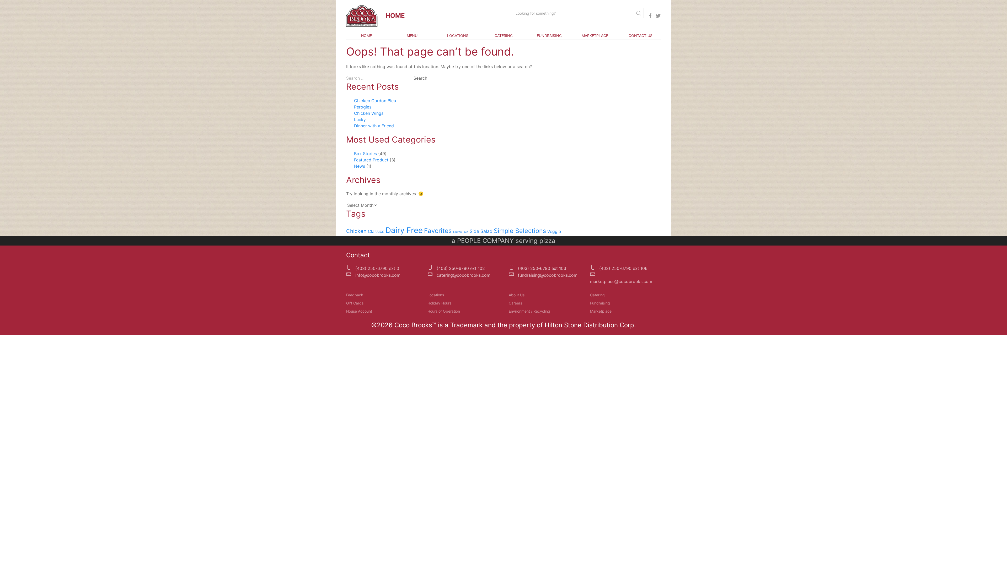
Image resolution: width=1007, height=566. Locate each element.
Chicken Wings (368, 113)
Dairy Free (404, 230)
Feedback (354, 295)
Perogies (362, 107)
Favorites (438, 231)
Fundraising (549, 35)
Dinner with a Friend (374, 125)
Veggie (554, 231)
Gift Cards (354, 303)
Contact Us (640, 35)
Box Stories (365, 153)
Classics (376, 231)
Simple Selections (520, 231)
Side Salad (481, 231)
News (359, 166)
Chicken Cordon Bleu (375, 100)
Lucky (360, 119)
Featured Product (371, 159)
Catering (504, 35)
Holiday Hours (439, 303)
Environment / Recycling (529, 311)
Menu (412, 35)
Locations (457, 35)
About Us (516, 295)
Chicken (356, 231)
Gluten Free (460, 232)
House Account (359, 311)
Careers (515, 303)
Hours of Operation (443, 311)
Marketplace (595, 35)
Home (366, 35)
